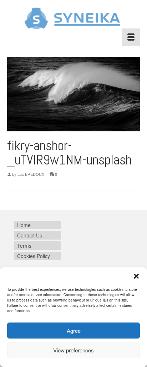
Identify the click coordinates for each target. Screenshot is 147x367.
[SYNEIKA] (73, 18)
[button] (136, 276)
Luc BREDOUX (30, 174)
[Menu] (131, 37)
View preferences (73, 350)
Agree (74, 330)
